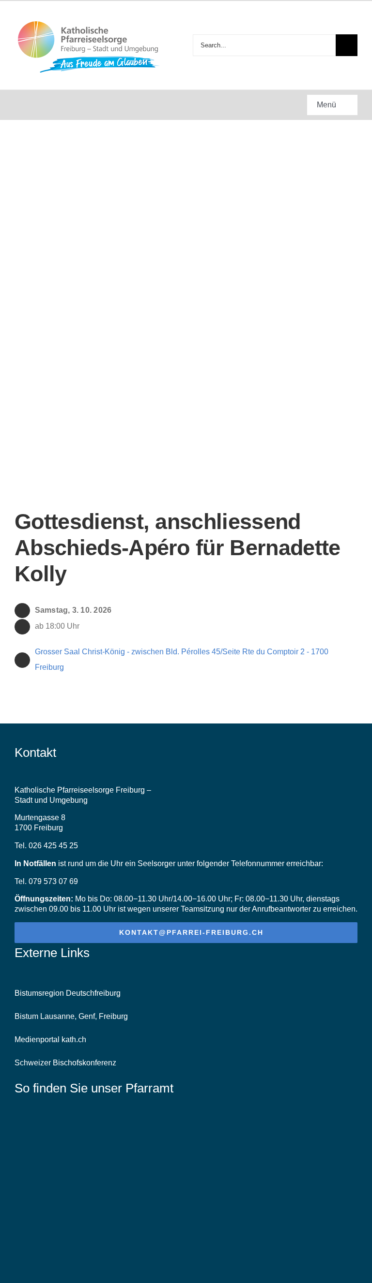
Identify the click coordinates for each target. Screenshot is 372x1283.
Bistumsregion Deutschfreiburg (68, 993)
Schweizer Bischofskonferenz (65, 1063)
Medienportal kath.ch (50, 1039)
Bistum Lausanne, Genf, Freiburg (71, 1016)
